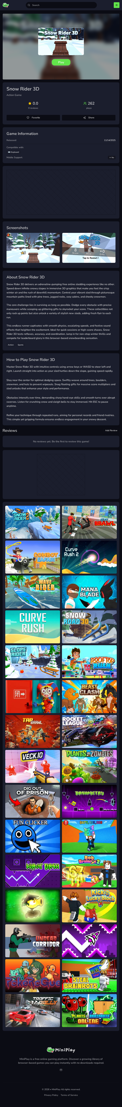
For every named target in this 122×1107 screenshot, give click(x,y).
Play (61, 62)
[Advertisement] (61, 192)
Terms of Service (69, 1095)
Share (91, 117)
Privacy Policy (51, 1095)
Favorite (36, 117)
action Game (14, 95)
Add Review (111, 430)
